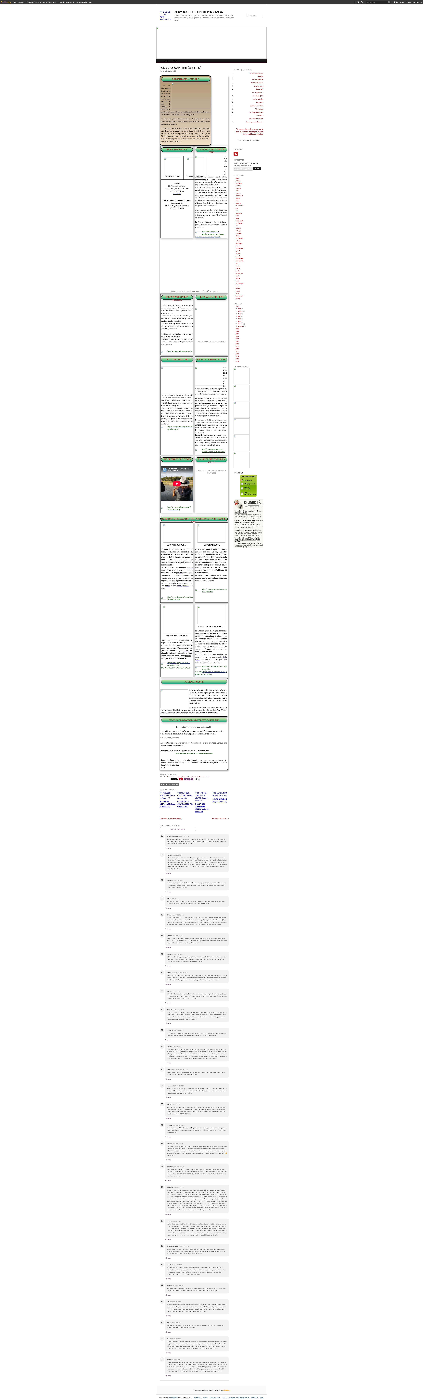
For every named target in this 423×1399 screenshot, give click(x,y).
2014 (237, 356)
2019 (237, 344)
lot (236, 226)
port (237, 281)
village (238, 181)
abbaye (238, 231)
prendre (238, 256)
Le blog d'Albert (257, 79)
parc (237, 216)
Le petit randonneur (256, 73)
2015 (237, 354)
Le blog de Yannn (257, 83)
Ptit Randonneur (173, 1398)
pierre (238, 291)
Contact (174, 61)
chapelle (238, 233)
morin (238, 266)
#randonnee (171, 777)
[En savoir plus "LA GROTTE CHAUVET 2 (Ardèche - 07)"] (242, 383)
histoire (238, 228)
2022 (237, 336)
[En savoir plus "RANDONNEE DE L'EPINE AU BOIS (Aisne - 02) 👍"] (242, 451)
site (237, 201)
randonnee (239, 196)
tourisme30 (239, 283)
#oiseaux (195, 777)
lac (237, 208)
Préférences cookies (257, 1398)
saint (237, 178)
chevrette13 (259, 89)
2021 (237, 339)
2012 (237, 361)
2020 (237, 341)
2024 (237, 331)
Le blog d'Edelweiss (256, 112)
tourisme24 (239, 221)
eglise (238, 193)
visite (237, 276)
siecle (238, 198)
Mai (239, 316)
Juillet (240, 311)
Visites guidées (258, 99)
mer (237, 211)
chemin (238, 188)
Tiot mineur (259, 109)
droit (237, 236)
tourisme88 (239, 261)
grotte (238, 278)
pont (237, 293)
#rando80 (178, 777)
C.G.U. (224, 1398)
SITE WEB (177, 193)
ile (236, 263)
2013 (237, 359)
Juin (239, 314)
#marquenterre (186, 777)
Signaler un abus (215, 1398)
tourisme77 (239, 206)
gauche (238, 203)
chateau (238, 186)
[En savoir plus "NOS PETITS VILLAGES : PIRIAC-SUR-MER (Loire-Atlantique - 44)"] (242, 467)
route (237, 246)
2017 (237, 349)
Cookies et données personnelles (239, 1398)
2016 (237, 351)
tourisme (239, 183)
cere (237, 286)
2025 (237, 329)
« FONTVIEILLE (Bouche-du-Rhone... (171, 819)
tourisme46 (239, 248)
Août (239, 309)
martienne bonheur (256, 106)
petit (237, 218)
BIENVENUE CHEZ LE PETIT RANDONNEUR (198, 12)
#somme (206, 777)
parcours (239, 213)
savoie (238, 268)
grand (238, 251)
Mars (239, 321)
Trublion (260, 76)
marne (238, 298)
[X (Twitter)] (358, 2)
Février (240, 324)
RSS (236, 154)
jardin (238, 271)
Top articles (197, 1398)
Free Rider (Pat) (258, 96)
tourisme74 (239, 238)
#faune (201, 777)
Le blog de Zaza (257, 93)
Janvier (240, 326)
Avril (239, 319)
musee (238, 253)
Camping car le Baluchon (254, 122)
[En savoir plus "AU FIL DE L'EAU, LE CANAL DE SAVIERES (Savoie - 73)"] (242, 434)
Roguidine (259, 102)
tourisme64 (239, 258)
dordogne (239, 243)
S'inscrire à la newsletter (169, 784)
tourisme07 (239, 296)
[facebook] (354, 2)
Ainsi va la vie (258, 86)
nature (238, 288)
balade (238, 241)
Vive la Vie (259, 115)
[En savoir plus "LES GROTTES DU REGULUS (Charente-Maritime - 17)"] (242, 417)
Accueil (166, 61)
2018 (237, 346)
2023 (237, 334)
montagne (239, 273)
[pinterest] (362, 2)
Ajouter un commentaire (178, 829)
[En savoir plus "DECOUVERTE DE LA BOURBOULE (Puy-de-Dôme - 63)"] (242, 400)
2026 (237, 306)
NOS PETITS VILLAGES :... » (220, 819)
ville (237, 191)
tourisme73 (239, 223)
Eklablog (226, 1390)
